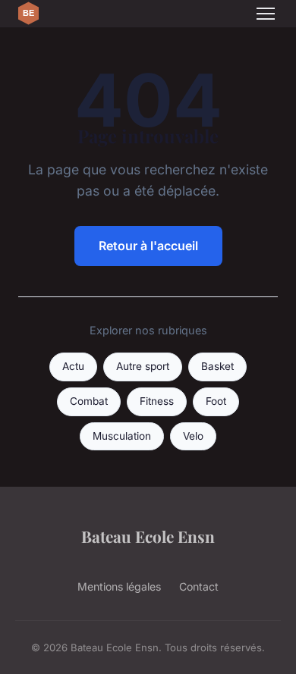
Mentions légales (119, 586)
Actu (73, 366)
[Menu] (265, 14)
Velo (193, 436)
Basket (217, 366)
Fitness (157, 401)
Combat (89, 401)
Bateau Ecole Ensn (148, 536)
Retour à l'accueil (148, 245)
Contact (199, 586)
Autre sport (142, 366)
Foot (216, 401)
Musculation (122, 436)
